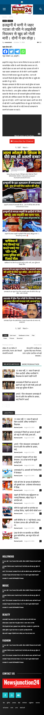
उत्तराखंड (10, 21)
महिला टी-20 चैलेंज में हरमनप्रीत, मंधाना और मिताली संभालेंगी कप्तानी (12, 350)
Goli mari (13, 335)
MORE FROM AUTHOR (30, 364)
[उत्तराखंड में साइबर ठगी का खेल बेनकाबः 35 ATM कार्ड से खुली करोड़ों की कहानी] (7, 460)
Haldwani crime (24, 335)
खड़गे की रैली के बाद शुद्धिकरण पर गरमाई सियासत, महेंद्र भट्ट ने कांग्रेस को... (26, 497)
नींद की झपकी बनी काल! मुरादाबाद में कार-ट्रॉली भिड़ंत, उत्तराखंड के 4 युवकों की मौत (20, 626)
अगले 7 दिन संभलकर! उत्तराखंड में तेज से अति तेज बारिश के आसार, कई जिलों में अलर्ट (28, 397)
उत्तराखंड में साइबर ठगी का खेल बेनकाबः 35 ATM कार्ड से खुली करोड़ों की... (25, 460)
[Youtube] (18, 695)
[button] (25, 147)
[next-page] (7, 405)
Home (4, 17)
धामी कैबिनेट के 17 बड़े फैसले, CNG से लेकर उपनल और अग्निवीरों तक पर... (27, 522)
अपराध (11, 17)
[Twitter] (11, 51)
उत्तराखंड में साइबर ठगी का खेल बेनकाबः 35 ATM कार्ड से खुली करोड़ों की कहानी (20, 575)
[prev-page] (4, 405)
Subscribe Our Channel (23, 141)
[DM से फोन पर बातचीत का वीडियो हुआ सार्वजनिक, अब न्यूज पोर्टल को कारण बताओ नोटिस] (7, 535)
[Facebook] (5, 51)
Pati (33, 335)
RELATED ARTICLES (11, 364)
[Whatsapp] (23, 51)
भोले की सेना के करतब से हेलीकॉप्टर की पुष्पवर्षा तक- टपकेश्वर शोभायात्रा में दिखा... (27, 485)
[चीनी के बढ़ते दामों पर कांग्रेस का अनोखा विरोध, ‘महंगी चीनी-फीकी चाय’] (7, 511)
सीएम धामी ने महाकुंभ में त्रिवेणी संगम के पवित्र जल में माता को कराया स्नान (18, 633)
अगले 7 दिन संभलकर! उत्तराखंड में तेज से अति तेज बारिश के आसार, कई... (26, 447)
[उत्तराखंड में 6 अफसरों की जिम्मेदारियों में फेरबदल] (7, 473)
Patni (5, 338)
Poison (12, 338)
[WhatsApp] (11, 695)
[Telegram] (17, 51)
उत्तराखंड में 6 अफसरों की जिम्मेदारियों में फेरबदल (13, 578)
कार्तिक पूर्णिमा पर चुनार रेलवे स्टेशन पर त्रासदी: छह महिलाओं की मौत (17, 630)
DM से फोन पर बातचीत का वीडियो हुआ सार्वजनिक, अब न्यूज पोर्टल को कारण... (26, 535)
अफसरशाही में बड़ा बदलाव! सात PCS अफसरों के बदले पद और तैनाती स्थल (19, 619)
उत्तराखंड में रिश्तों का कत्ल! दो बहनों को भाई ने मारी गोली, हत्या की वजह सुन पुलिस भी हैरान (28, 385)
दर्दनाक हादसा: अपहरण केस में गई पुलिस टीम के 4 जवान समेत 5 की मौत (18, 623)
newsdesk (8, 42)
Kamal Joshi (18, 427)
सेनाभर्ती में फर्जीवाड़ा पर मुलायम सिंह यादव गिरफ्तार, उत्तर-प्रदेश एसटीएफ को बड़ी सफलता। (32, 352)
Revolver (20, 338)
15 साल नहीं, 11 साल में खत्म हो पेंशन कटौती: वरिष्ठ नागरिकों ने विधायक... (26, 422)
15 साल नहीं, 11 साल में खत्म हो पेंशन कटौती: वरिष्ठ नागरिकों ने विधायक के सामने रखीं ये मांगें (28, 373)
